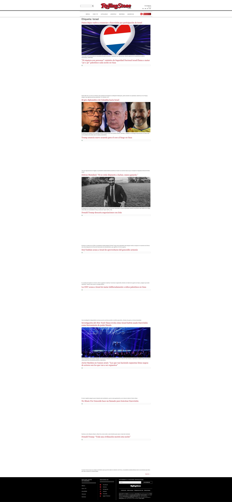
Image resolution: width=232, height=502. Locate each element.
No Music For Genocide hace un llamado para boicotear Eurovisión (110, 401)
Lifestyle (113, 14)
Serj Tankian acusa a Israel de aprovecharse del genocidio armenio (110, 250)
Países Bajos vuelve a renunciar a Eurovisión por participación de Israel (112, 23)
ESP (147, 8)
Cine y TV (95, 14)
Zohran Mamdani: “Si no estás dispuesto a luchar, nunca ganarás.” (110, 175)
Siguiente (147, 474)
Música (88, 14)
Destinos (122, 14)
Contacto (123, 490)
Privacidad (130, 490)
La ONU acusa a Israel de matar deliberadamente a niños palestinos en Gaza (114, 287)
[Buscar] (93, 6)
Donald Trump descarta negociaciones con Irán (102, 212)
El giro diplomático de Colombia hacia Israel (100, 100)
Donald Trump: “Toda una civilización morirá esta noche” (106, 437)
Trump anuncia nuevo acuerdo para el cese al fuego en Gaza (107, 137)
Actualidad (104, 14)
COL (143, 8)
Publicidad (147, 490)
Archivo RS (130, 14)
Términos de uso (138, 490)
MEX (150, 8)
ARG (145, 8)
